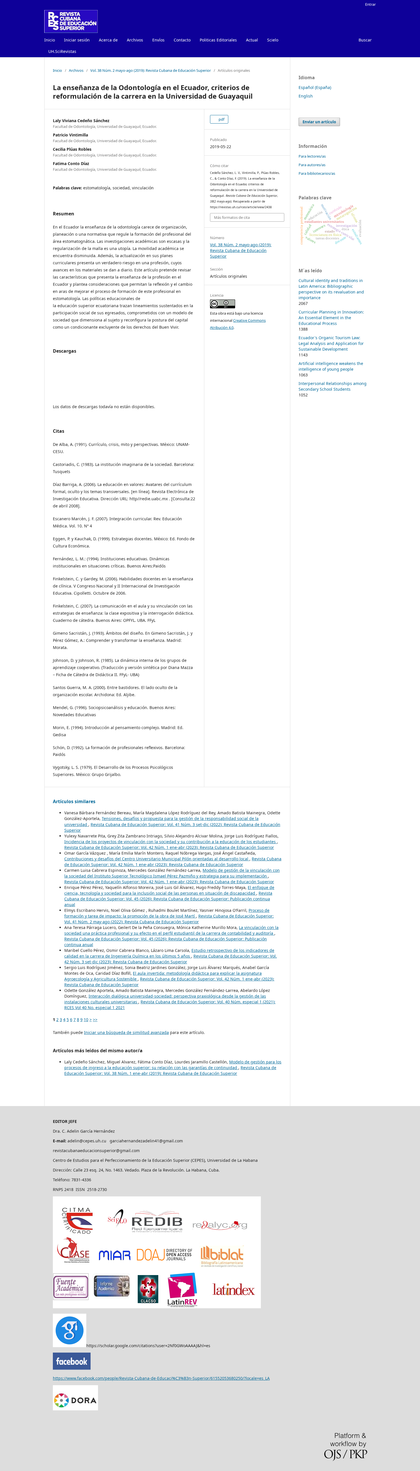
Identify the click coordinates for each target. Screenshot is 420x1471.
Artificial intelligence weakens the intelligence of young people (331, 366)
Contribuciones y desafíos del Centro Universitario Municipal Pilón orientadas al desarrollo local (156, 858)
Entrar (370, 4)
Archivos (135, 40)
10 (86, 1019)
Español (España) (315, 87)
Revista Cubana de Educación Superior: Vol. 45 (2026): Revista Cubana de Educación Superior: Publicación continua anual (168, 898)
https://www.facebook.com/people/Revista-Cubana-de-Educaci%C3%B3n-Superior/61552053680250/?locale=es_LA (161, 1378)
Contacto (182, 40)
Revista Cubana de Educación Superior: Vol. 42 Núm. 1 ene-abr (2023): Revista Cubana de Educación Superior (169, 847)
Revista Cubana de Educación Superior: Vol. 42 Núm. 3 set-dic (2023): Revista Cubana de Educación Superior (170, 958)
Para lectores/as (312, 156)
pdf (221, 119)
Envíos (158, 40)
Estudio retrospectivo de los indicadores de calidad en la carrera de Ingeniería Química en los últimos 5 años (169, 953)
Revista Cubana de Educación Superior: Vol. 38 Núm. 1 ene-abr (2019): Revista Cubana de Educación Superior (170, 1070)
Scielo (272, 40)
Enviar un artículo (319, 121)
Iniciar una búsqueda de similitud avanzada (126, 1032)
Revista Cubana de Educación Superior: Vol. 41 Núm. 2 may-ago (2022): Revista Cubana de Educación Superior (169, 918)
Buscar (365, 40)
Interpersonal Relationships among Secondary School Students (333, 386)
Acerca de (108, 40)
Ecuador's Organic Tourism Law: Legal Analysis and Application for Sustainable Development (331, 343)
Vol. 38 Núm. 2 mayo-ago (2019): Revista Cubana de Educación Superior (150, 70)
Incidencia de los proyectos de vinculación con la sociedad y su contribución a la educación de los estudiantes (170, 841)
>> (95, 1019)
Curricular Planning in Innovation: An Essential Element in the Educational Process (331, 317)
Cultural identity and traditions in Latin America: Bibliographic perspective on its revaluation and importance (331, 289)
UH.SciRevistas (62, 51)
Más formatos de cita (232, 217)
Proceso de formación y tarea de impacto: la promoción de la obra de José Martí (166, 913)
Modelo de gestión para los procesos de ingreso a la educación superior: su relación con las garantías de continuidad (172, 1064)
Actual (252, 40)
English (306, 96)
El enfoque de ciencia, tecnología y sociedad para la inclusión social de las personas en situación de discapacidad (169, 890)
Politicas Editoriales (218, 40)
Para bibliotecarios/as (317, 173)
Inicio (49, 40)
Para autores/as (312, 164)
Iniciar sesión (77, 40)
